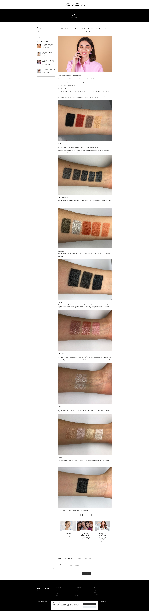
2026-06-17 (68, 537)
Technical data (85, 34)
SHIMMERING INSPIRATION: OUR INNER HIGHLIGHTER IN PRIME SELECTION (102, 536)
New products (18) (40, 33)
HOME (72, 17)
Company (57, 590)
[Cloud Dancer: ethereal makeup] (39, 54)
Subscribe (87, 573)
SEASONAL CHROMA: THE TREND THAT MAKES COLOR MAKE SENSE (85, 536)
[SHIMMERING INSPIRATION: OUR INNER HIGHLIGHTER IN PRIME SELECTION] (39, 71)
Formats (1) (39, 37)
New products (67, 531)
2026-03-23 (85, 540)
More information (89, 606)
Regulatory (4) (40, 31)
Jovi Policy (58, 598)
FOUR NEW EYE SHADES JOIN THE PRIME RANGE (47, 45)
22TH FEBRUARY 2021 (85, 31)
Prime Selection (77, 593)
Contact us (58, 595)
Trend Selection (77, 595)
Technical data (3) (40, 35)
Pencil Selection (77, 590)
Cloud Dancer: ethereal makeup (68, 535)
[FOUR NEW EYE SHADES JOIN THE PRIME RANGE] (39, 46)
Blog (75, 17)
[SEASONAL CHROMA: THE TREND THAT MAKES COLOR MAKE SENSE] (39, 62)
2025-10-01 (102, 541)
